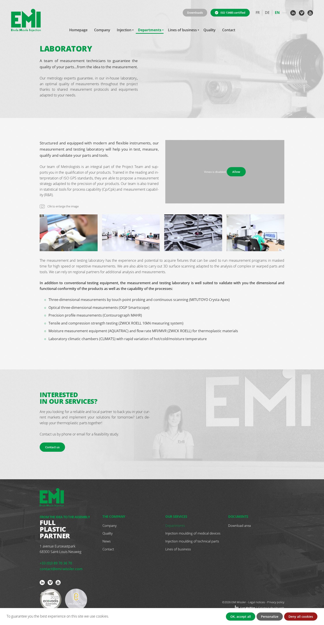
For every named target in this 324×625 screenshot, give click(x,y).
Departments (149, 30)
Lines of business (182, 30)
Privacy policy (275, 602)
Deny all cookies (301, 616)
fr (258, 12)
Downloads (195, 13)
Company (102, 30)
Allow (236, 172)
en (277, 12)
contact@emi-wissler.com (61, 568)
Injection (124, 30)
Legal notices (256, 602)
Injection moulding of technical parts (192, 541)
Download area (239, 525)
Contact (228, 30)
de (267, 12)
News (106, 541)
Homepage (78, 30)
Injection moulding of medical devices (192, 533)
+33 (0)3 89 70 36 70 (56, 563)
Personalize (269, 616)
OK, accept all (240, 616)
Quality (209, 30)
